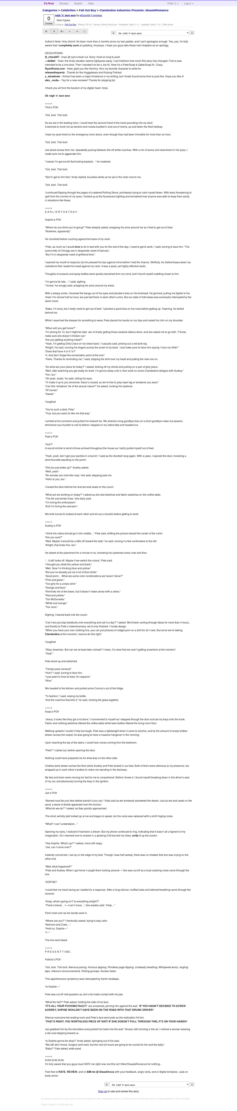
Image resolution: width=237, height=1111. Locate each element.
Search (78, 3)
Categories (49, 10)
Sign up (102, 1091)
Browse (64, 3)
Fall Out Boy (87, 10)
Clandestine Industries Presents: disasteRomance (133, 10)
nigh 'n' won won (65, 15)
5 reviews (96, 15)
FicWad (49, 3)
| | (84, 31)
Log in (187, 3)
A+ (62, 31)
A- (46, 31)
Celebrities (68, 10)
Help (91, 3)
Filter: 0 (172, 3)
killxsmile (85, 15)
